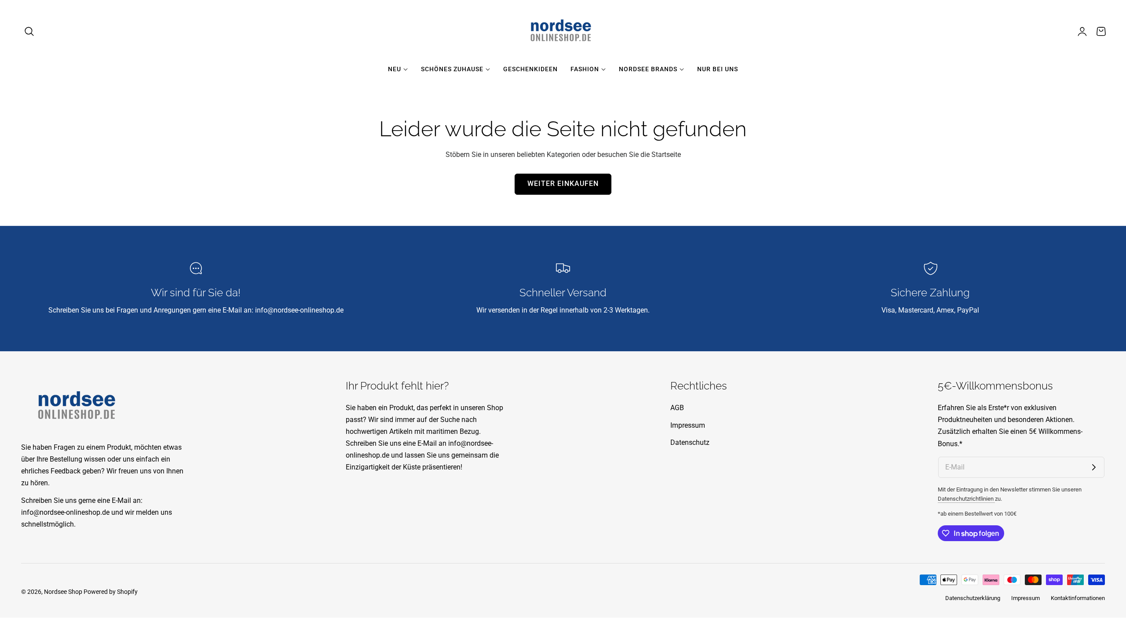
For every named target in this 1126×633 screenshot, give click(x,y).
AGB (677, 408)
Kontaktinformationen (1078, 598)
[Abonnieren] (1094, 467)
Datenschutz (689, 442)
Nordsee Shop (63, 591)
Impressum (687, 425)
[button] (29, 31)
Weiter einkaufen (563, 184)
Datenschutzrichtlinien (966, 498)
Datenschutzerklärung (972, 598)
